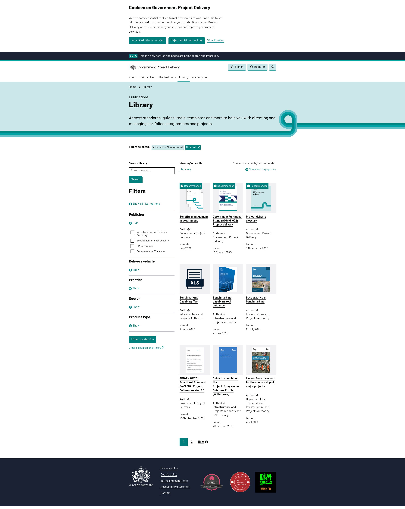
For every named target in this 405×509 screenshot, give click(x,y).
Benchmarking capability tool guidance (222, 301)
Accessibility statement (175, 486)
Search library (138, 163)
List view (185, 169)
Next (201, 441)
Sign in (239, 66)
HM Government (145, 246)
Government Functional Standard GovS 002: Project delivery (227, 220)
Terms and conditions (174, 480)
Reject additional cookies (186, 40)
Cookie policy (169, 474)
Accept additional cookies (147, 40)
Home (132, 87)
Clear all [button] (191, 148)
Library (183, 77)
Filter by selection (142, 339)
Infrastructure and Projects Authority (152, 234)
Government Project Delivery (153, 240)
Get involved (147, 77)
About (133, 77)
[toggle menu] (206, 77)
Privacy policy (169, 468)
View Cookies (215, 40)
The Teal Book (167, 77)
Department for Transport (151, 251)
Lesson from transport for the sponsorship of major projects (260, 382)
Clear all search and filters (145, 347)
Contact (166, 493)
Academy (197, 77)
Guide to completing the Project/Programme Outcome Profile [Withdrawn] (226, 386)
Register (259, 66)
